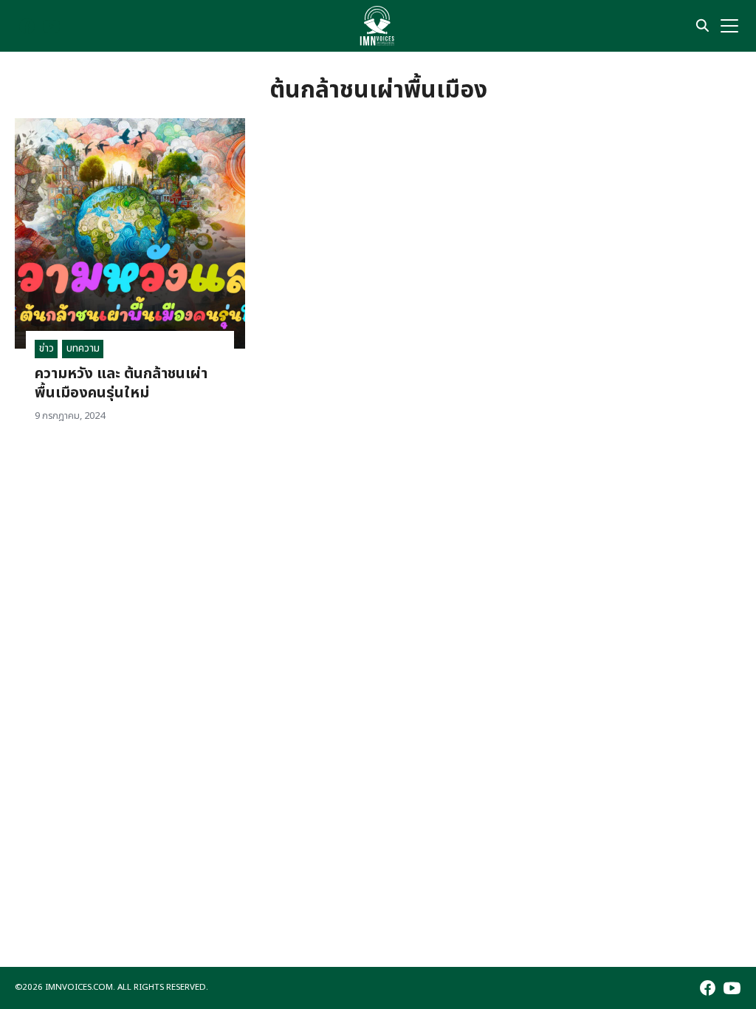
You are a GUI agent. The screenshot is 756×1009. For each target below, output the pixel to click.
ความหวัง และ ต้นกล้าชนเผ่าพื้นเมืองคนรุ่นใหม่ (121, 383)
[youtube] (51, 26)
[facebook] (27, 26)
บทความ (83, 348)
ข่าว (46, 348)
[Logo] (377, 26)
